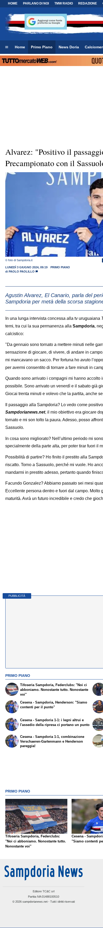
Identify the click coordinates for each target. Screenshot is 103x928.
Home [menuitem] (20, 47)
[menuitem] (7, 47)
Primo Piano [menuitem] (42, 47)
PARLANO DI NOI (36, 3)
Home (12, 3)
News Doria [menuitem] (69, 47)
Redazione (87, 3)
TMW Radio (63, 3)
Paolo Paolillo (22, 271)
